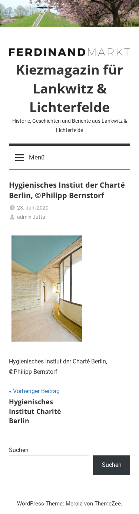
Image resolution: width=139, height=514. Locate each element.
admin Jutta (31, 217)
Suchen (19, 450)
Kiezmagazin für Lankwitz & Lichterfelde (69, 88)
